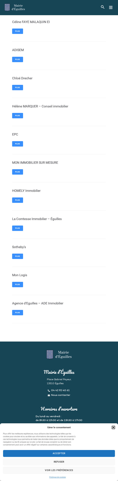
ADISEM (18, 50)
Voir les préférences (59, 470)
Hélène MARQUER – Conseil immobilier (40, 106)
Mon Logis (19, 275)
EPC (15, 134)
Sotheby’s (19, 247)
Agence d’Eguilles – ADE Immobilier (37, 303)
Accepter (59, 453)
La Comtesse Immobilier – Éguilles (37, 219)
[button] (113, 427)
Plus (17, 31)
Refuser (59, 461)
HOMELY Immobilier (26, 191)
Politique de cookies (57, 477)
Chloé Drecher (22, 78)
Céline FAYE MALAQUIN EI (31, 22)
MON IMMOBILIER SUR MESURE (35, 162)
